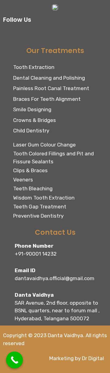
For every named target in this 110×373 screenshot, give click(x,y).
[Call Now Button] (14, 360)
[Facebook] (9, 35)
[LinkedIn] (50, 35)
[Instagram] (23, 35)
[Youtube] (64, 35)
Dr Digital (93, 358)
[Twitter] (36, 35)
